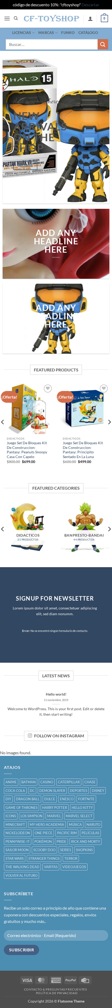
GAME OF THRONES (21, 807)
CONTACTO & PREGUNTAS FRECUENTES (55, 989)
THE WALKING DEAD (22, 867)
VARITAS (51, 867)
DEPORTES (78, 790)
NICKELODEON (17, 833)
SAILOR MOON (17, 850)
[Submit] (103, 44)
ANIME (11, 782)
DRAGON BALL (28, 799)
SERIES (65, 850)
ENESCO (66, 799)
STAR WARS (14, 858)
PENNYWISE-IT (17, 841)
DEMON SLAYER (52, 790)
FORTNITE (86, 799)
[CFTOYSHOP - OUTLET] (52, 18)
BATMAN (28, 782)
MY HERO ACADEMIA (47, 824)
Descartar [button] (90, 4)
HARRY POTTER (54, 807)
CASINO (46, 782)
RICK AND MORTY (85, 841)
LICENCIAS (21, 32)
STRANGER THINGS (44, 858)
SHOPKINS (84, 850)
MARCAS (46, 32)
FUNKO (67, 32)
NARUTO (93, 824)
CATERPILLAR (69, 782)
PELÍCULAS (90, 833)
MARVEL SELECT (79, 816)
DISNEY (98, 790)
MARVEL (54, 816)
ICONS (10, 816)
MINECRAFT (15, 824)
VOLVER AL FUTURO (21, 875)
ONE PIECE (43, 833)
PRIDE (61, 841)
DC (32, 790)
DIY (8, 799)
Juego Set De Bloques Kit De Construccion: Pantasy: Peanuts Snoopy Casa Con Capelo (27, 450)
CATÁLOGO (88, 32)
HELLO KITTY (82, 807)
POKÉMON (43, 841)
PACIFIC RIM (67, 833)
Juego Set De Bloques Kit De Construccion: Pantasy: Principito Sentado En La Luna (83, 450)
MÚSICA (75, 824)
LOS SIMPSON (31, 816)
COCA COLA (15, 790)
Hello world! (56, 694)
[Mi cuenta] (90, 18)
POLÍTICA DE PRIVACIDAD (56, 993)
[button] (7, 18)
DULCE (49, 799)
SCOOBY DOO (44, 850)
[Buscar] (16, 18)
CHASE (90, 782)
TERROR (70, 858)
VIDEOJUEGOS (74, 867)
